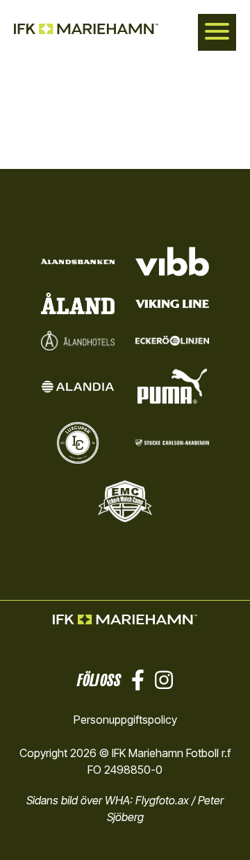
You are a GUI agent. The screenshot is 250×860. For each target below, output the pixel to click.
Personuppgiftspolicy (125, 720)
